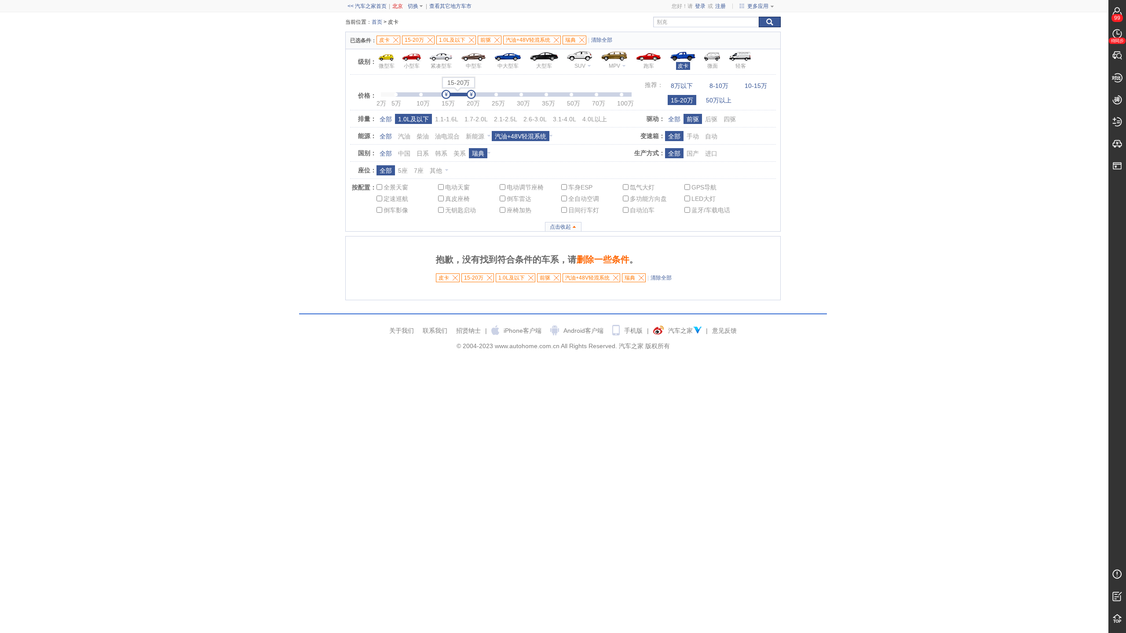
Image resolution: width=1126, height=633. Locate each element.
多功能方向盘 (648, 198)
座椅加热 (519, 210)
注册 (720, 6)
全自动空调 (583, 198)
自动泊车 (642, 210)
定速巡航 (396, 198)
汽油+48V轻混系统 (520, 136)
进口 (711, 153)
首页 (377, 22)
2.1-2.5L (505, 119)
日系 (423, 153)
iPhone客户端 (522, 330)
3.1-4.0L (564, 119)
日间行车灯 (583, 210)
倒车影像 (396, 210)
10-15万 (756, 85)
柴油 (423, 136)
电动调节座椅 (525, 187)
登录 (700, 6)
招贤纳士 (468, 330)
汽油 (404, 136)
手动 (693, 136)
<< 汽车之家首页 (367, 6)
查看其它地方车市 (450, 6)
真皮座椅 (457, 198)
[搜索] (770, 22)
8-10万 (718, 85)
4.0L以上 (594, 119)
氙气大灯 (642, 187)
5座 (403, 170)
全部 (386, 119)
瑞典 (478, 153)
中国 (404, 153)
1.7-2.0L (476, 119)
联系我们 (435, 330)
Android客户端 (583, 330)
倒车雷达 (519, 198)
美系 (459, 153)
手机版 (633, 330)
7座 (419, 170)
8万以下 (682, 85)
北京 (397, 6)
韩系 (441, 153)
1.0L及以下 (413, 119)
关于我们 (401, 330)
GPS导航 (704, 187)
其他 (436, 170)
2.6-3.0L (535, 119)
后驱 (711, 119)
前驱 (693, 119)
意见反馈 (724, 330)
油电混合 (447, 136)
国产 (693, 153)
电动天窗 (457, 187)
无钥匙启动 (460, 210)
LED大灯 (703, 198)
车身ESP (580, 187)
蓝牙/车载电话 (710, 210)
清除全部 (601, 40)
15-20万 (682, 100)
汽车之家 (680, 330)
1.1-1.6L (446, 119)
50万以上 (718, 100)
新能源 (475, 136)
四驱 (730, 119)
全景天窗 (396, 187)
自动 (711, 136)
